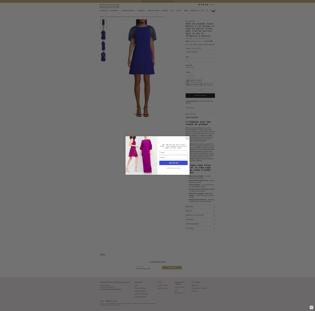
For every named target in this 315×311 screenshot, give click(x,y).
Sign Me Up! (173, 163)
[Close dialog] (187, 138)
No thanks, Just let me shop (173, 168)
